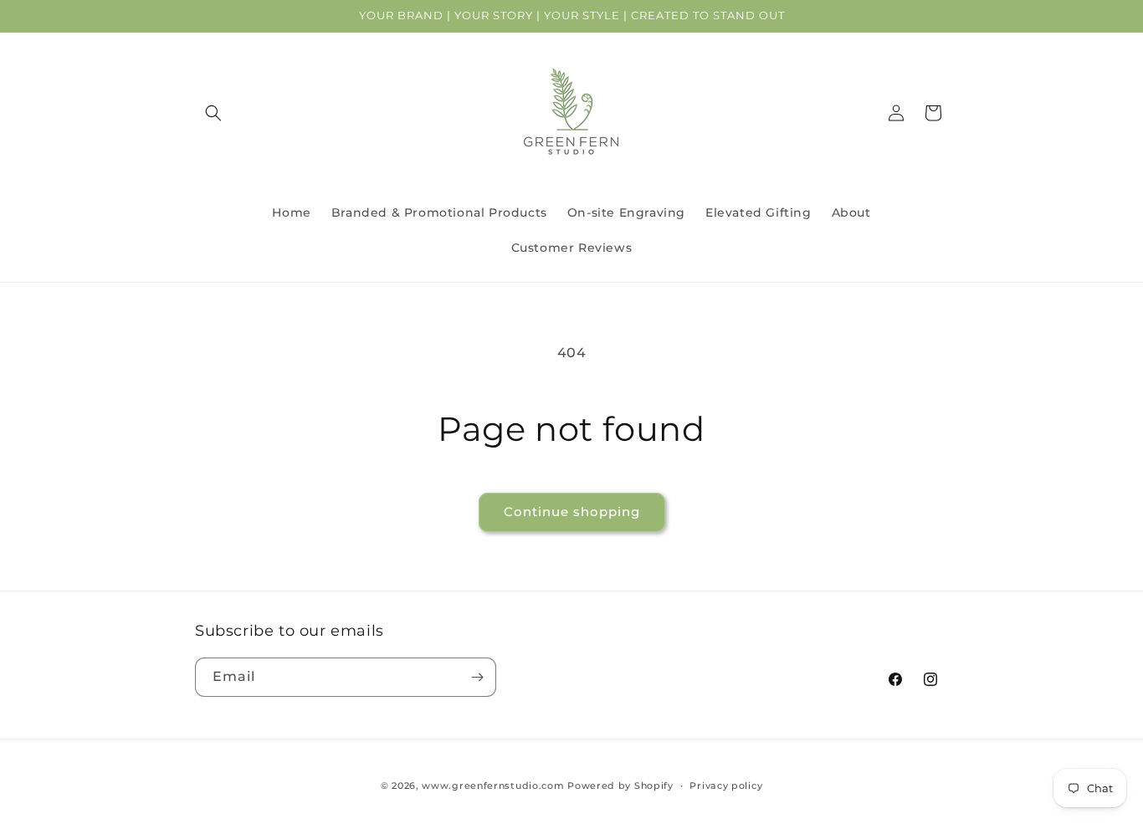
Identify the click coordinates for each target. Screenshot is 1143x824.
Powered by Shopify (620, 785)
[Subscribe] (477, 677)
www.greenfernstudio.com (493, 785)
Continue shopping (572, 511)
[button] (213, 113)
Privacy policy (725, 785)
